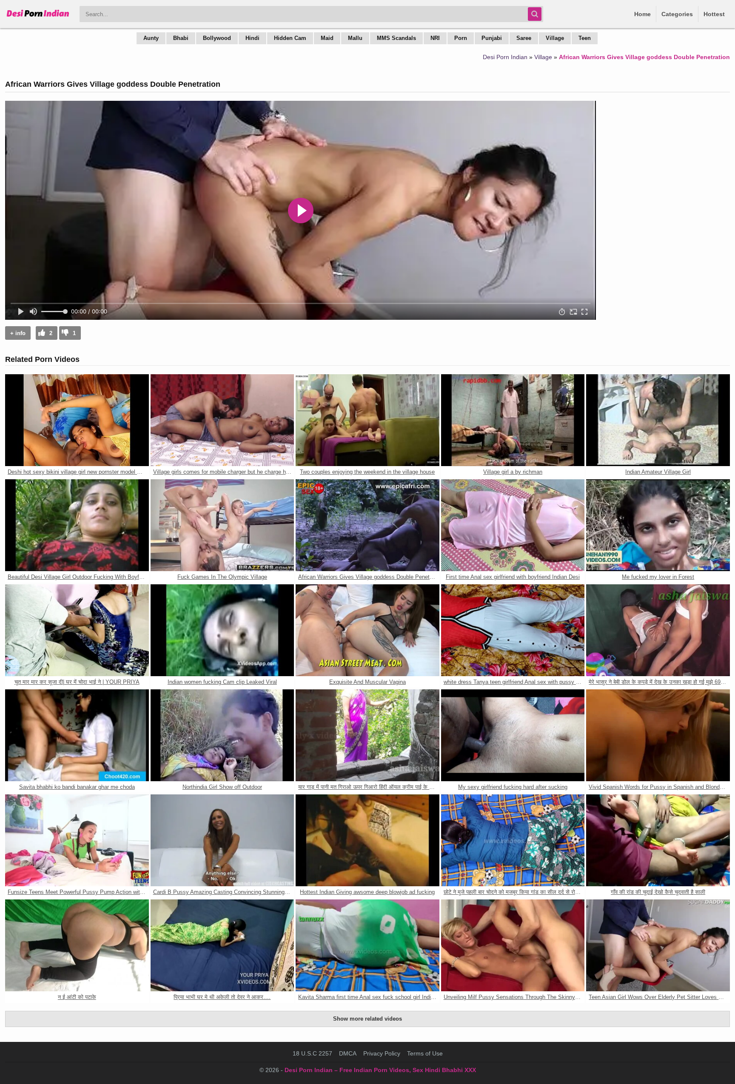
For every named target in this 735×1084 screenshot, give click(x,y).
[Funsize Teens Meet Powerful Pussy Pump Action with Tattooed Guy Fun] (77, 840)
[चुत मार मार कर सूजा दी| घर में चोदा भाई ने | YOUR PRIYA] (77, 630)
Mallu (355, 38)
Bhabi (180, 38)
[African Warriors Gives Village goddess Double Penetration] (367, 525)
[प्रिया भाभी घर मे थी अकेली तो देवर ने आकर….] (222, 945)
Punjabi (491, 38)
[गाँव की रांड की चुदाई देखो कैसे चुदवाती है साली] (658, 840)
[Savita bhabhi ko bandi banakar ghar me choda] (77, 735)
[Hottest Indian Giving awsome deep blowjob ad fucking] (367, 840)
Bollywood (217, 38)
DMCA (347, 1053)
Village (555, 38)
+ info (18, 333)
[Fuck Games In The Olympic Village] (222, 525)
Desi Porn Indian (505, 57)
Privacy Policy (381, 1053)
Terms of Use (425, 1053)
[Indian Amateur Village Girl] (658, 420)
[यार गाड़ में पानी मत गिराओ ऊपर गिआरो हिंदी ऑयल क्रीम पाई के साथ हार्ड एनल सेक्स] (367, 735)
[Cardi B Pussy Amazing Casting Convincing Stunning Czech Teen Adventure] (222, 840)
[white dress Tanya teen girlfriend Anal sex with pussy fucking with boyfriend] (513, 630)
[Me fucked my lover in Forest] (658, 525)
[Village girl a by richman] (513, 420)
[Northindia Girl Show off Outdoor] (222, 735)
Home (642, 14)
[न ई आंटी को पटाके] (77, 945)
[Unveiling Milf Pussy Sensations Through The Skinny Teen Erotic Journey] (513, 945)
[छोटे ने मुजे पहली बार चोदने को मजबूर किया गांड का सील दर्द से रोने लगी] (513, 840)
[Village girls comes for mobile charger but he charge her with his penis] (222, 420)
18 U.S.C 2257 (312, 1053)
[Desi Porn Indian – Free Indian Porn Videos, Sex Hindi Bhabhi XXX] (38, 17)
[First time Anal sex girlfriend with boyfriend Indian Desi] (513, 525)
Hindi (252, 38)
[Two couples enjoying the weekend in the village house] (367, 420)
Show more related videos (367, 1019)
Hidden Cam (290, 38)
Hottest (714, 14)
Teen (584, 38)
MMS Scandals (396, 38)
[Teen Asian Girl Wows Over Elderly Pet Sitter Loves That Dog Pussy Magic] (658, 945)
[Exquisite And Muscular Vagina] (367, 630)
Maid (327, 38)
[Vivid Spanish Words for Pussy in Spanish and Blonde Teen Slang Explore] (658, 735)
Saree (523, 38)
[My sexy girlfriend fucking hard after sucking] (513, 735)
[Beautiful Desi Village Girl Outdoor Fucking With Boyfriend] (77, 525)
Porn (460, 38)
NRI (435, 38)
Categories (677, 14)
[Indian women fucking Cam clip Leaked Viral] (222, 630)
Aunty (151, 38)
